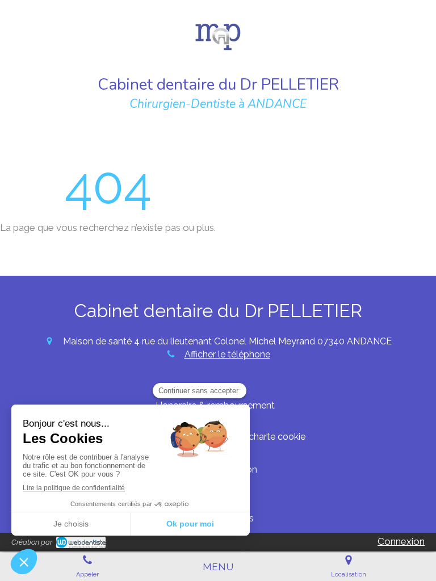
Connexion (401, 541)
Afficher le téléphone (227, 354)
